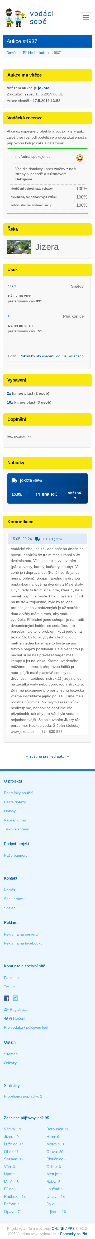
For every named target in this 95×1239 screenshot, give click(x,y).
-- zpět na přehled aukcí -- (47, 756)
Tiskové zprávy (16, 829)
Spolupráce (13, 899)
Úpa (7, 1174)
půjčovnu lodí (37, 1027)
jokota (43, 88)
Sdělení (10, 908)
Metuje (52, 1174)
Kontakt (10, 878)
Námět (9, 890)
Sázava (10, 1159)
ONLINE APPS (63, 1229)
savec (29, 94)
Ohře (8, 1151)
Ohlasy (10, 811)
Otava (51, 1151)
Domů (11, 53)
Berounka (54, 1129)
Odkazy (10, 1063)
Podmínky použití (18, 793)
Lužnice (10, 1144)
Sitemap (11, 1054)
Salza (51, 1181)
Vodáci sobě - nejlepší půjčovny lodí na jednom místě (29, 17)
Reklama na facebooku (23, 943)
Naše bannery (15, 855)
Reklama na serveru (21, 934)
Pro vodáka (13, 1027)
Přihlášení (16, 1018)
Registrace (18, 1009)
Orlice (51, 1166)
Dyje (50, 1204)
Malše (9, 1181)
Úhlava (52, 1196)
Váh (7, 1166)
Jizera (9, 1136)
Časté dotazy (15, 802)
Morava (53, 1144)
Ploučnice (54, 1159)
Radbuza (12, 1196)
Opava (10, 1211)
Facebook (12, 978)
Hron (50, 1136)
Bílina (8, 1189)
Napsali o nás (15, 820)
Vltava (9, 1129)
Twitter (9, 986)
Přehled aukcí (33, 53)
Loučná (52, 1189)
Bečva (9, 1204)
